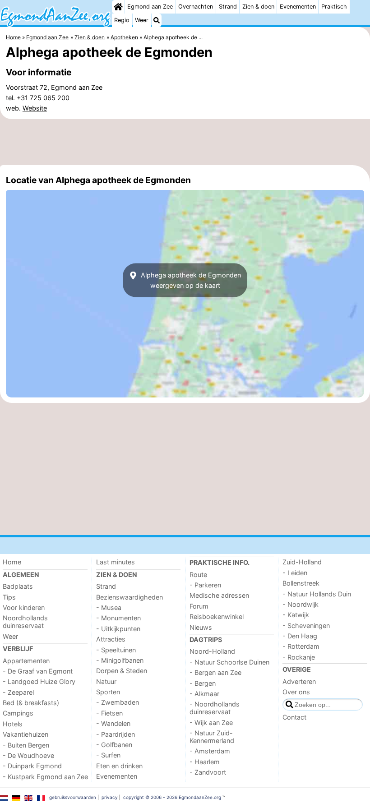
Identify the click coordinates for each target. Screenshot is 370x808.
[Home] (118, 7)
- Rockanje (298, 657)
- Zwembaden (117, 702)
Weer (141, 20)
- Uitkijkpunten (118, 629)
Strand (228, 6)
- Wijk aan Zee (211, 722)
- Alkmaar (204, 693)
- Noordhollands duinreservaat (215, 708)
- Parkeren (205, 585)
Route (198, 574)
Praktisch (334, 6)
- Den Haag (299, 636)
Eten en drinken (119, 766)
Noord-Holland (212, 651)
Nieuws (201, 627)
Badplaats (18, 586)
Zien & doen (258, 6)
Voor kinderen (24, 607)
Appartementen (26, 661)
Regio (122, 20)
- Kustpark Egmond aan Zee (45, 776)
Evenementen (298, 6)
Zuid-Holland (302, 562)
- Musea (108, 607)
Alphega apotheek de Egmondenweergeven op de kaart (190, 280)
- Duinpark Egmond (32, 766)
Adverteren (299, 681)
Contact (294, 717)
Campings (18, 713)
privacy (110, 797)
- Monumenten (118, 618)
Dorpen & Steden (121, 670)
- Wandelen (113, 723)
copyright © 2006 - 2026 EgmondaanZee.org (172, 797)
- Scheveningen (306, 625)
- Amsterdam (210, 751)
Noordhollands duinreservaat (25, 621)
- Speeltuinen (116, 650)
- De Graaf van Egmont (38, 671)
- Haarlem (205, 762)
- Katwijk (295, 615)
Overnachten (195, 6)
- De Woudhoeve (28, 755)
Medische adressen (219, 595)
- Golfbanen (114, 744)
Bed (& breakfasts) (31, 702)
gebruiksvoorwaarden (72, 797)
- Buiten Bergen (26, 745)
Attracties (110, 639)
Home (12, 562)
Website (35, 108)
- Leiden (294, 573)
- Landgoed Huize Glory (39, 681)
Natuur (106, 681)
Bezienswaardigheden (129, 597)
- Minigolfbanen (119, 660)
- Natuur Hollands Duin (316, 594)
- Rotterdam (300, 646)
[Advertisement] (185, 142)
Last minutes (115, 562)
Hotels (13, 724)
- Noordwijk (300, 604)
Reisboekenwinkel (217, 616)
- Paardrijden (115, 734)
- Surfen (108, 755)
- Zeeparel (18, 692)
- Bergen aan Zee (215, 672)
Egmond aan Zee (150, 6)
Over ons (296, 692)
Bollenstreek (300, 583)
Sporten (108, 692)
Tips (9, 597)
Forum (199, 606)
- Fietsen (109, 713)
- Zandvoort (208, 772)
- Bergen (203, 683)
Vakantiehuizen (25, 734)
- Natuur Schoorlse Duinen (229, 662)
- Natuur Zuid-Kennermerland (212, 736)
